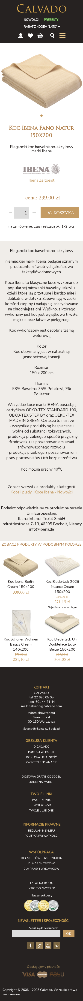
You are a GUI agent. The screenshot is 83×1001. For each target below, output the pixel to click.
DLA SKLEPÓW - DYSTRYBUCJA (41, 858)
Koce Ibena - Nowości (53, 492)
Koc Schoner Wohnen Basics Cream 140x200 (21, 644)
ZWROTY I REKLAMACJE (41, 762)
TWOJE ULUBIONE (41, 810)
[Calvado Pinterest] (56, 945)
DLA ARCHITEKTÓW (41, 863)
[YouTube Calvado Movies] (47, 945)
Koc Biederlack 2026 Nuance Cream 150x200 (62, 586)
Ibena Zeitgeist (41, 180)
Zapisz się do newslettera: (43, 928)
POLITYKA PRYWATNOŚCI (41, 836)
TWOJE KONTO (41, 800)
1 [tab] (41, 115)
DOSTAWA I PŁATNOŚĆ (41, 757)
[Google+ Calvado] (39, 945)
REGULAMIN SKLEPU (41, 831)
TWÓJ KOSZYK (41, 805)
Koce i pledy (21, 492)
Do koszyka (59, 213)
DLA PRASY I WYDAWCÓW (41, 869)
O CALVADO (41, 746)
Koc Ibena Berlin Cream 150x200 (20, 584)
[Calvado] (41, 8)
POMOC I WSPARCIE (41, 752)
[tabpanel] (41, 81)
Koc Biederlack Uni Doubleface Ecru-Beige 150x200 (62, 644)
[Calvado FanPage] (30, 945)
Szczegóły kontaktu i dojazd (41, 728)
